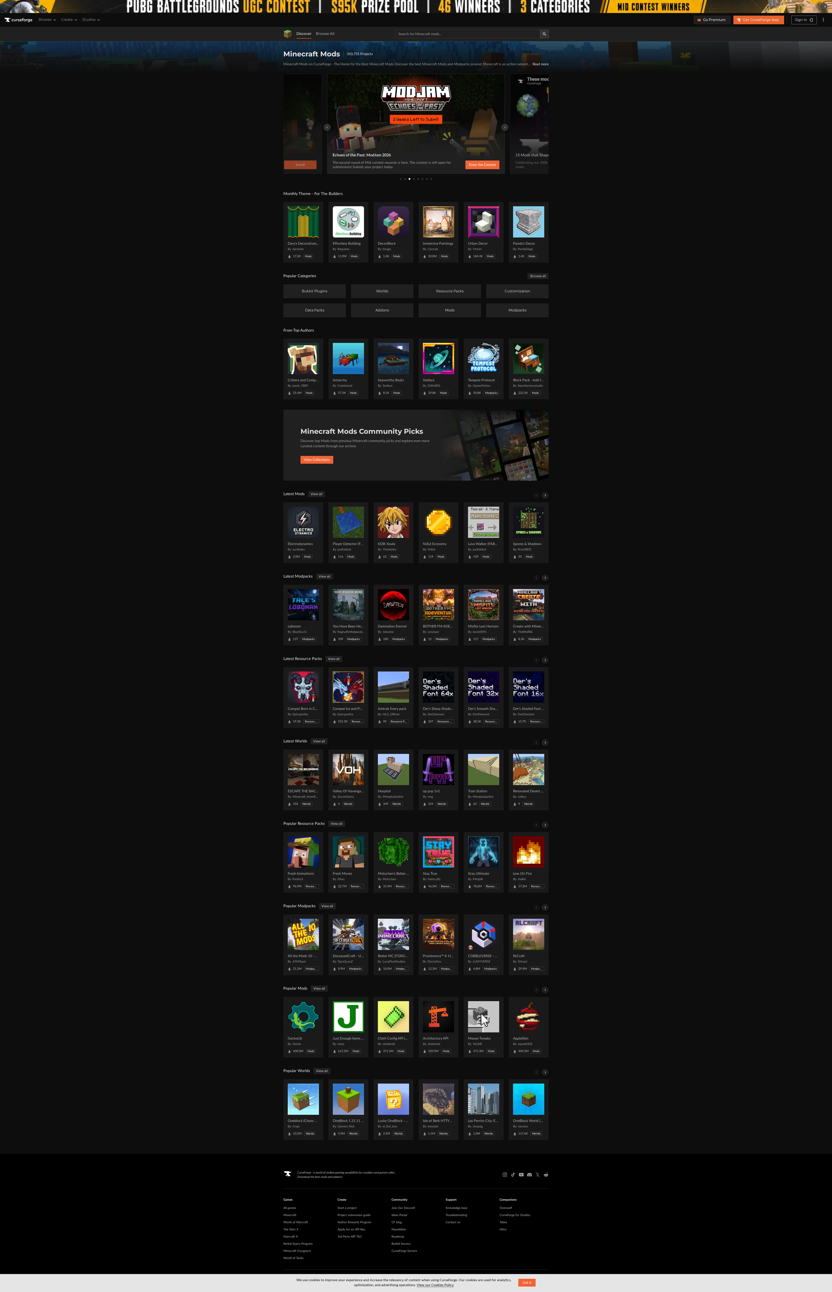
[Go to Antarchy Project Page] (348, 369)
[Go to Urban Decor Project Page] (484, 232)
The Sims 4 (290, 1229)
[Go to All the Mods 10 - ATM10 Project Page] (303, 944)
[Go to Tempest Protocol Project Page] (484, 369)
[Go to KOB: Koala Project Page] (393, 532)
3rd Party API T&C (350, 1236)
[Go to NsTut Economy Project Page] (438, 532)
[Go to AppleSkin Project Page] (529, 1027)
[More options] (823, 20)
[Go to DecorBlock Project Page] (393, 232)
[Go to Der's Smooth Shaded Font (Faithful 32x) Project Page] (484, 697)
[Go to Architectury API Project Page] (438, 1027)
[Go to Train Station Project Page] (484, 780)
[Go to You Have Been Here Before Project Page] (348, 615)
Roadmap (398, 1236)
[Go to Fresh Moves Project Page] (348, 862)
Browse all (538, 276)
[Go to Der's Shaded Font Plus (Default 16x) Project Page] (529, 697)
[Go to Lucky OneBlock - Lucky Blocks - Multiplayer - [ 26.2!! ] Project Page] (393, 1109)
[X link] (537, 1174)
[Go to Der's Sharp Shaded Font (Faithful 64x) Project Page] (438, 697)
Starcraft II (290, 1236)
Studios (89, 20)
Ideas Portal (399, 1215)
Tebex (503, 1222)
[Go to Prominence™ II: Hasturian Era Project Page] (438, 944)
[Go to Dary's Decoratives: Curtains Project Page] (303, 232)
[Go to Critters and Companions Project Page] (303, 369)
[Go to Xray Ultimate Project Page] (484, 862)
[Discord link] (529, 1174)
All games (289, 1208)
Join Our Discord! (403, 1208)
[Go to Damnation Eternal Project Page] (393, 615)
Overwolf (506, 1208)
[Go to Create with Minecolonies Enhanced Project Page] (529, 615)
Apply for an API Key (351, 1229)
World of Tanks (293, 1258)
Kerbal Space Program (298, 1243)
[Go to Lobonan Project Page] (303, 615)
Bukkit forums (401, 1243)
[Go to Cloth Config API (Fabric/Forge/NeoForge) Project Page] (393, 1027)
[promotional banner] (416, 6)
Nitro (503, 1229)
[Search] (544, 34)
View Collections (317, 460)
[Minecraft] (287, 34)
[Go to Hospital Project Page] (393, 780)
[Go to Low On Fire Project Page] (529, 862)
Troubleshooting (456, 1215)
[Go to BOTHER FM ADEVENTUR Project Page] (438, 615)
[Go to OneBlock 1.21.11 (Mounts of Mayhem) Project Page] (348, 1109)
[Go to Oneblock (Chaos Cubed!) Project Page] (303, 1109)
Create (67, 20)
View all (316, 494)
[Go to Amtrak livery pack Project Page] (393, 697)
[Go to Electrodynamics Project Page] (303, 532)
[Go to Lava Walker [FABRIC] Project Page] (484, 532)
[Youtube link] (521, 1174)
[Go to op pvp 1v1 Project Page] (438, 780)
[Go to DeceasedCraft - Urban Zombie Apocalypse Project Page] (348, 944)
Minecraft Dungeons (297, 1251)
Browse (45, 20)
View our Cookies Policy (435, 1285)
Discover (304, 34)
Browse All (325, 34)
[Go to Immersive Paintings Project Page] (438, 232)
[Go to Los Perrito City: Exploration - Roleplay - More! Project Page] (484, 1109)
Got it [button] (527, 1282)
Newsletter (399, 1229)
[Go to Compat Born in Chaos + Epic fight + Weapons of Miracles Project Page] (303, 697)
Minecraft (289, 1215)
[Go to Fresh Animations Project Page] (303, 862)
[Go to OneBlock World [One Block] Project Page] (529, 1109)
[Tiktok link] (513, 1174)
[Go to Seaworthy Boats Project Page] (393, 369)
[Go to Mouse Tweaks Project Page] (484, 1027)
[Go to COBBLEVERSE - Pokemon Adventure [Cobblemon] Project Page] (484, 944)
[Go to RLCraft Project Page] (529, 944)
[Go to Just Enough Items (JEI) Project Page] (348, 1027)
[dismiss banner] (825, 6)
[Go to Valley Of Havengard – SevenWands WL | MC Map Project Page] (348, 780)
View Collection (471, 165)
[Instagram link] (504, 1174)
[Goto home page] (18, 20)
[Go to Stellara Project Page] (438, 369)
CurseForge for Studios (515, 1215)
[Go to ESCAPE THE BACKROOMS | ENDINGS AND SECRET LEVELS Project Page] (303, 780)
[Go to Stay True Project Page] (438, 862)
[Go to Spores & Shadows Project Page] (529, 532)
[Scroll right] (545, 495)
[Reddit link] (546, 1174)
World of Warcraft (295, 1222)
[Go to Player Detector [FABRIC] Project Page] (348, 532)
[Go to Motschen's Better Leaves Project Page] (393, 862)
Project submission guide (354, 1215)
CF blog (397, 1222)
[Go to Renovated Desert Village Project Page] (529, 780)
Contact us (453, 1222)
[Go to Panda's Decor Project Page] (529, 232)
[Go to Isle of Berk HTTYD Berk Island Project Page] (438, 1109)
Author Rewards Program (354, 1222)
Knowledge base (456, 1208)
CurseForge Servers (404, 1251)
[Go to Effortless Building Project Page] (348, 232)
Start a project (347, 1208)
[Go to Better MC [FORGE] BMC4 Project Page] (393, 944)
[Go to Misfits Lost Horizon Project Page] (484, 615)
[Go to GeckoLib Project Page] (303, 1027)
